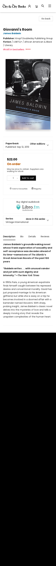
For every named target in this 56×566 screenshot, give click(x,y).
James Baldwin (12, 33)
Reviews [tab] (45, 236)
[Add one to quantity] (17, 178)
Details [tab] (32, 236)
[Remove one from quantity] (9, 178)
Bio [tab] (21, 236)
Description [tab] (9, 236)
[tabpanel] (28, 284)
